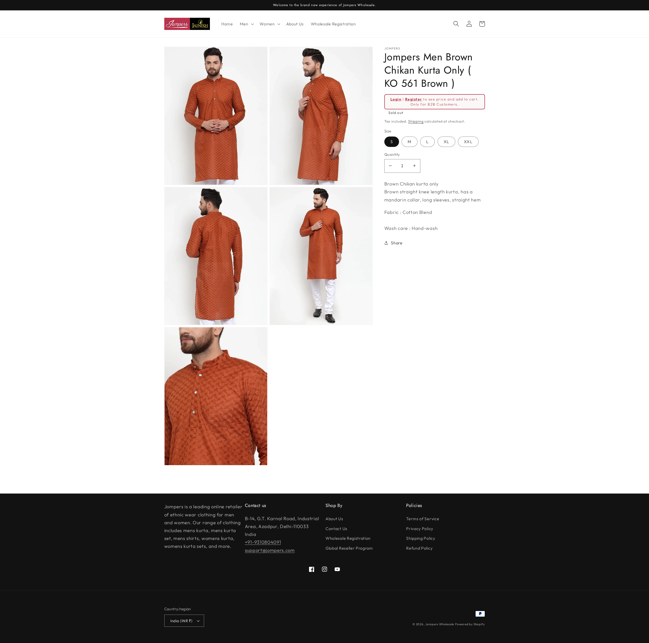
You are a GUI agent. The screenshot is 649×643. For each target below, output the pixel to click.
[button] (246, 24)
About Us (334, 518)
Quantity (392, 154)
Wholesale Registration (348, 538)
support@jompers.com (270, 550)
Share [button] (396, 242)
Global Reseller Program (349, 548)
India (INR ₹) (181, 620)
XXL (468, 141)
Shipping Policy (420, 538)
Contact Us (336, 528)
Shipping (415, 121)
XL (446, 141)
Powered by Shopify (470, 624)
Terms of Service (422, 518)
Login (395, 99)
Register (413, 99)
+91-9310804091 (263, 542)
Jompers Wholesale (439, 624)
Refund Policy (419, 548)
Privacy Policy (419, 528)
